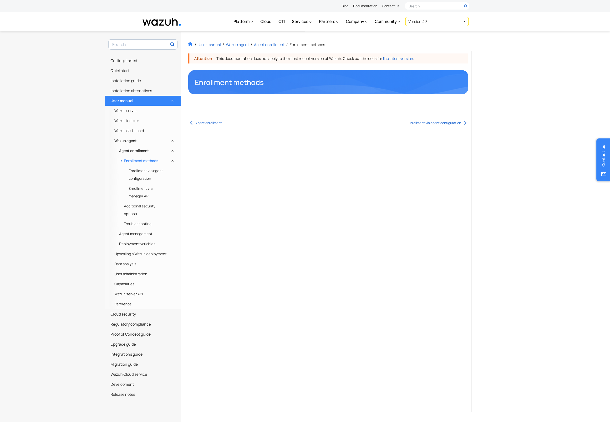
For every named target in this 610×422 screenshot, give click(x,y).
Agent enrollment (146, 149)
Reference (123, 303)
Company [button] (355, 21)
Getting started (124, 60)
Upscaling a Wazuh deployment (140, 253)
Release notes (123, 394)
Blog (345, 6)
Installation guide (126, 80)
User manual (142, 99)
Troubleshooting (138, 223)
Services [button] (300, 21)
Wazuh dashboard (129, 130)
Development (122, 384)
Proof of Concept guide (131, 334)
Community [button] (386, 21)
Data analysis (125, 263)
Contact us (390, 6)
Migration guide (124, 364)
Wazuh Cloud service (129, 374)
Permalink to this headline (266, 82)
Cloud (265, 21)
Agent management (135, 233)
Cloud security (123, 314)
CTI (282, 21)
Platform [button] (242, 21)
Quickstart (120, 70)
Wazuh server (125, 110)
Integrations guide (126, 354)
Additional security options (139, 210)
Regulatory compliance (131, 324)
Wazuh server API (128, 293)
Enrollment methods (148, 159)
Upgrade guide (123, 344)
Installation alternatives (131, 90)
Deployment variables (137, 243)
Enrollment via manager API (140, 192)
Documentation (365, 6)
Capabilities (124, 283)
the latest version (398, 58)
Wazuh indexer (126, 120)
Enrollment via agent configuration (146, 174)
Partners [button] (327, 21)
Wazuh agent (143, 139)
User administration (130, 273)
